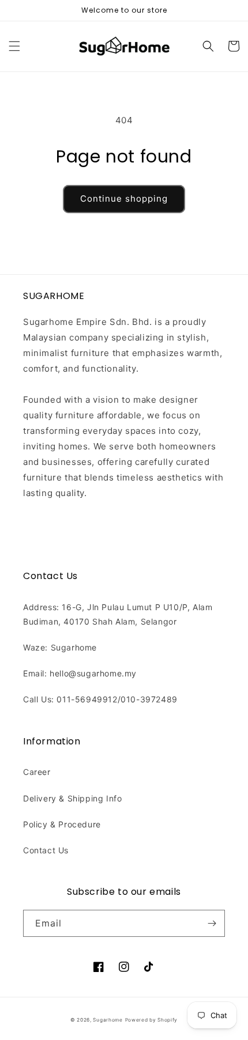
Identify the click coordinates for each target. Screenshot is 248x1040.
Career (37, 772)
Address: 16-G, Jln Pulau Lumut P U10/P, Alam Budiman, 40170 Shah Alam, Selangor (117, 614)
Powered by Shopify (151, 1020)
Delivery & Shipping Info (72, 798)
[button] (14, 46)
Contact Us (46, 850)
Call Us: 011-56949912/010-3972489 (100, 699)
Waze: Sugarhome (60, 647)
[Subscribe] (211, 923)
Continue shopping (124, 198)
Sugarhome (107, 1020)
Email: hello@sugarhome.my (80, 673)
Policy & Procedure (62, 824)
